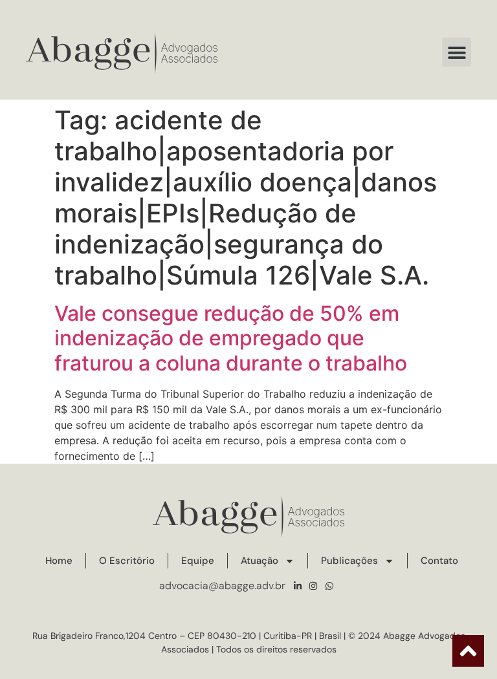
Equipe (197, 560)
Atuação (259, 560)
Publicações (349, 560)
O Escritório (127, 560)
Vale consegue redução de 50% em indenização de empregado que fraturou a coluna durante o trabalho (230, 338)
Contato (439, 560)
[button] (456, 52)
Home (58, 560)
